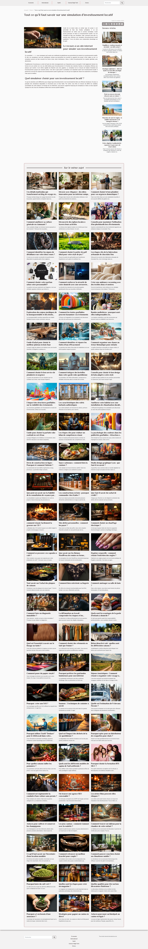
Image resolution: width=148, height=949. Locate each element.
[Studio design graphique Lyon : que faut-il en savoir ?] (106, 451)
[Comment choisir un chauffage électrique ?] (106, 512)
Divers (87, 3)
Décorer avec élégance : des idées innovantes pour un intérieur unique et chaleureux (74, 194)
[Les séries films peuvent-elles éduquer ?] (106, 782)
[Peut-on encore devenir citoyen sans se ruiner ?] (112, 86)
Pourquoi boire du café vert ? (39, 884)
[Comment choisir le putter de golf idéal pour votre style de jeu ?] (74, 241)
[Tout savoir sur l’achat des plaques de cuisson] (42, 572)
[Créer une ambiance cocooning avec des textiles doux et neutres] (106, 271)
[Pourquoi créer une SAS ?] (42, 692)
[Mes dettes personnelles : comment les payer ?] (74, 512)
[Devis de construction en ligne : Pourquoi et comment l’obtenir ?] (42, 451)
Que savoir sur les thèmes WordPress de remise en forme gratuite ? (71, 555)
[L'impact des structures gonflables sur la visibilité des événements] (42, 391)
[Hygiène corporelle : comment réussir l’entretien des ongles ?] (106, 542)
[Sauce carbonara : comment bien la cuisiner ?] (74, 451)
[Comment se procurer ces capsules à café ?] (42, 542)
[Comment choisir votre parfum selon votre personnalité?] (42, 271)
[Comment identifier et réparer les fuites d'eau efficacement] (74, 331)
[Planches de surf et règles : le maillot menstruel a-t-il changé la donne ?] (112, 110)
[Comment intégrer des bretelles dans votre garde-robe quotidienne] (74, 361)
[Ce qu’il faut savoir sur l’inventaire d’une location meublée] (42, 843)
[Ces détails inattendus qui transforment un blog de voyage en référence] (42, 181)
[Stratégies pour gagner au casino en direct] (74, 903)
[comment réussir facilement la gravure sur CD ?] (42, 512)
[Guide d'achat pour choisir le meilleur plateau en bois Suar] (42, 331)
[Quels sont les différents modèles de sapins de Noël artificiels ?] (74, 752)
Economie (31, 3)
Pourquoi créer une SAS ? (37, 703)
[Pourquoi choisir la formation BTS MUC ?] (106, 752)
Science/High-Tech (73, 3)
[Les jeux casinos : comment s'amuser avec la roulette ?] (74, 813)
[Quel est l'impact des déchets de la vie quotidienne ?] (74, 722)
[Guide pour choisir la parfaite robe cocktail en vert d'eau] (42, 421)
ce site (34, 55)
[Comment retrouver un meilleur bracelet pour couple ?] (74, 843)
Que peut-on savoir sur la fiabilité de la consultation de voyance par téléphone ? (41, 495)
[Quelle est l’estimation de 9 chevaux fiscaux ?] (106, 692)
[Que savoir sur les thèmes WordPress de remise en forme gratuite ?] (74, 542)
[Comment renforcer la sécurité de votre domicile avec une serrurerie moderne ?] (74, 271)
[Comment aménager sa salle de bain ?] (106, 572)
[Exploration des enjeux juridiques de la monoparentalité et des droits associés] (42, 301)
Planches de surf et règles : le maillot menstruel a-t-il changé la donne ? (112, 119)
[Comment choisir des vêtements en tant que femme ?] (74, 632)
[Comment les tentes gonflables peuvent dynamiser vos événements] (74, 301)
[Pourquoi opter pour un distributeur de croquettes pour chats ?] (106, 722)
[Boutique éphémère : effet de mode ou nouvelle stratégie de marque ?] (112, 61)
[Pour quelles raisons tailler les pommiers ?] (42, 752)
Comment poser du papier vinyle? (40, 673)
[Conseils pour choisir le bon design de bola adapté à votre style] (106, 361)
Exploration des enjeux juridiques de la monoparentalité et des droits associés (42, 314)
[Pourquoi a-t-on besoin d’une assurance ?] (42, 903)
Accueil (26, 10)
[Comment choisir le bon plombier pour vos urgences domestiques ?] (106, 181)
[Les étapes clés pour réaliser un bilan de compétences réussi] (74, 421)
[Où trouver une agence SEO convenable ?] (74, 782)
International (45, 3)
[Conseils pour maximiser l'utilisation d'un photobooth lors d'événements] (106, 211)
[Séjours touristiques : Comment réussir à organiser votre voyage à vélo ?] (106, 662)
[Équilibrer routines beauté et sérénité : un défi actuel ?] (112, 37)
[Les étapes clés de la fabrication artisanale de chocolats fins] (106, 241)
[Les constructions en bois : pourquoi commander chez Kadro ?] (74, 482)
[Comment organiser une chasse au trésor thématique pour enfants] (106, 331)
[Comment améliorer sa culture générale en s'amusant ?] (42, 211)
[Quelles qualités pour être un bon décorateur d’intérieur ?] (106, 873)
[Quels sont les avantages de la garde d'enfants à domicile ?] (106, 602)
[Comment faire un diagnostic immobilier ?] (42, 602)
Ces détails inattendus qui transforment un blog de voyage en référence (41, 194)
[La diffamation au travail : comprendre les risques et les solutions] (74, 602)
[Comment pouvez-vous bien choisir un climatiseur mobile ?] (106, 843)
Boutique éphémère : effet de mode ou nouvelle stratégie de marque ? (112, 70)
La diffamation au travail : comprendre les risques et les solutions (71, 615)
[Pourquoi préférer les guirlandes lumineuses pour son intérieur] (74, 662)
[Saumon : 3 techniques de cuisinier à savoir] (74, 692)
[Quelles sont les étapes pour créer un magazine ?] (74, 873)
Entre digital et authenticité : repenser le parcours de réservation (112, 145)
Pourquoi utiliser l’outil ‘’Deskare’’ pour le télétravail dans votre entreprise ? (40, 735)
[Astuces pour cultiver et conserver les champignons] (42, 813)
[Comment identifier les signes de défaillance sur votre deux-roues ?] (42, 241)
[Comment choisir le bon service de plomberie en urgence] (42, 361)
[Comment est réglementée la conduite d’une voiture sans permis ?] (42, 782)
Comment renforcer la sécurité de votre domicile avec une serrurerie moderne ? (73, 284)
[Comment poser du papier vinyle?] (42, 662)
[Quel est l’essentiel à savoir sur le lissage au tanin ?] (42, 632)
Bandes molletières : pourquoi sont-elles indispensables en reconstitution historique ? (105, 314)
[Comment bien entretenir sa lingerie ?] (74, 572)
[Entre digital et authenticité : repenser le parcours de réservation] (112, 135)
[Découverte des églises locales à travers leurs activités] (74, 211)
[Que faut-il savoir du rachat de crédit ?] (106, 482)
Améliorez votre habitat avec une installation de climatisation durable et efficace (106, 405)
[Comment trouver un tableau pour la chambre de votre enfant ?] (106, 813)
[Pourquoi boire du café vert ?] (42, 873)
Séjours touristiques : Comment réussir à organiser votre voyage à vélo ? (105, 675)
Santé (59, 3)
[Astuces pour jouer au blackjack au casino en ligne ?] (106, 903)
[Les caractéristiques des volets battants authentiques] (74, 391)
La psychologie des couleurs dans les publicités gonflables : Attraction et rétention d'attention (106, 435)
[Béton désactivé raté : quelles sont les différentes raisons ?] (106, 632)
